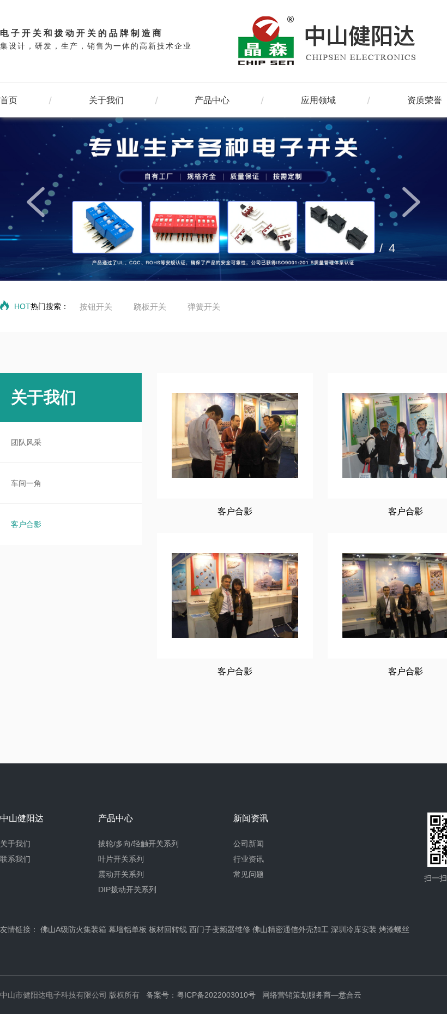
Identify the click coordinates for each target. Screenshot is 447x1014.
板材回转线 (168, 929)
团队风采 (26, 442)
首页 (8, 100)
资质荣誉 (424, 100)
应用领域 (318, 100)
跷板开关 (150, 306)
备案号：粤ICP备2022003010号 (201, 995)
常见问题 (248, 874)
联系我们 (15, 859)
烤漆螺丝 (394, 929)
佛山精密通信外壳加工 (290, 929)
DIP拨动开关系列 (127, 889)
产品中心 (212, 100)
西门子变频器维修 (219, 929)
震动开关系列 (121, 874)
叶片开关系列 (121, 859)
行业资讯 (248, 859)
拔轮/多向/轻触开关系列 (138, 843)
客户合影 (26, 524)
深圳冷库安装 (354, 929)
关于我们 (106, 100)
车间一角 (26, 483)
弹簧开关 (204, 306)
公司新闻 (248, 843)
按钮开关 (96, 306)
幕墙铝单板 (127, 929)
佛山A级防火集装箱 (73, 929)
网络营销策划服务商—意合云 (311, 995)
